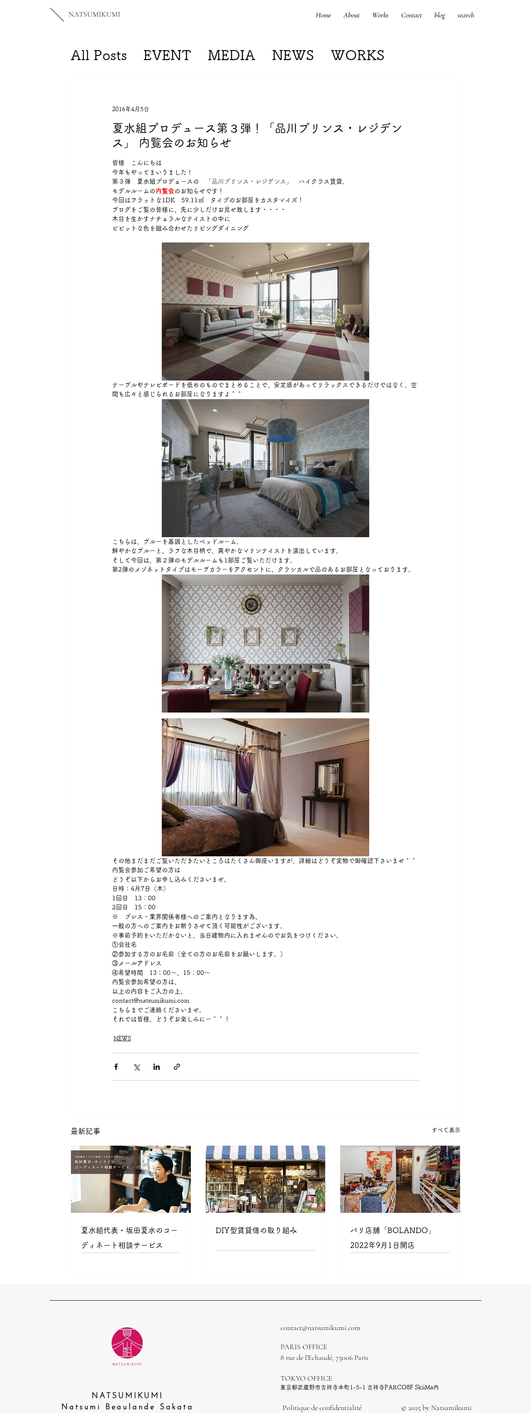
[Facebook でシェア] (116, 1067)
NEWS (293, 55)
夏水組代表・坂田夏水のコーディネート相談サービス (129, 1237)
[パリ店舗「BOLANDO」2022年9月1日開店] (400, 1179)
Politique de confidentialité (322, 1407)
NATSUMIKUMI (94, 14)
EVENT (167, 55)
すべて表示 (445, 1130)
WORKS (358, 55)
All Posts (99, 55)
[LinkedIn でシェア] (157, 1067)
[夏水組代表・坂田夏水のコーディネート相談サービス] (131, 1179)
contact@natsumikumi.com (320, 1327)
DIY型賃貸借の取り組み (256, 1230)
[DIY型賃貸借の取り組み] (266, 1179)
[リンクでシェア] (177, 1067)
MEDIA (232, 55)
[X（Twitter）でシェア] (136, 1067)
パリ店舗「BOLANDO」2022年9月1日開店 (393, 1237)
